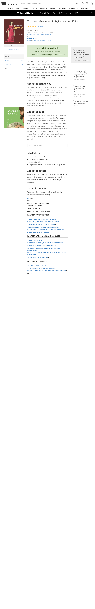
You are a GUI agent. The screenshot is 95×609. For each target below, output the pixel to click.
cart (87, 4)
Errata (7, 60)
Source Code (9, 64)
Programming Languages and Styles (41, 40)
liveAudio (52, 9)
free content (62, 9)
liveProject (43, 9)
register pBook (73, 9)
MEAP (18, 9)
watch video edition (14, 49)
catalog (9, 9)
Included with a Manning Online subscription (40, 34)
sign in (91, 4)
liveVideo (34, 9)
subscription (84, 9)
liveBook (25, 9)
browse (82, 4)
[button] (4, 13)
